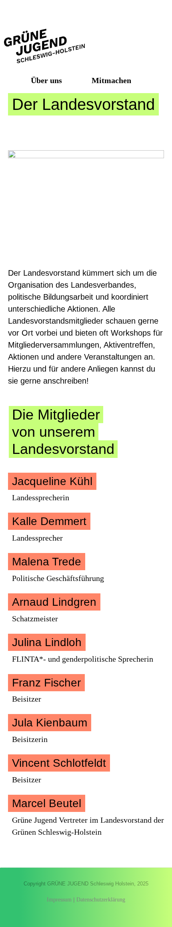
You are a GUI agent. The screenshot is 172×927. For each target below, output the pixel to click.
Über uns (46, 80)
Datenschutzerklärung (100, 900)
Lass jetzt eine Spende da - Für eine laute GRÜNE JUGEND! (86, 12)
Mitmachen (111, 80)
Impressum (59, 900)
